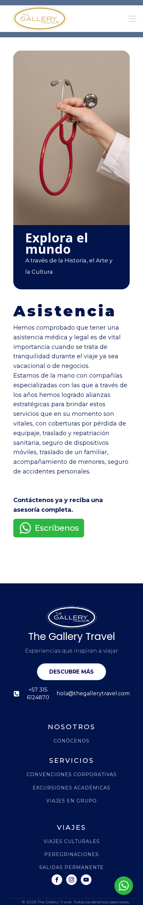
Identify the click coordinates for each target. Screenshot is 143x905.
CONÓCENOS (71, 741)
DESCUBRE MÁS (71, 672)
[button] (48, 528)
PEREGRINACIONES (71, 854)
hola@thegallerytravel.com (93, 693)
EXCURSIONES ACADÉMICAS (71, 787)
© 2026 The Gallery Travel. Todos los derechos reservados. (76, 901)
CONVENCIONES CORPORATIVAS (72, 774)
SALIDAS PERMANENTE (71, 867)
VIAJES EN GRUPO (71, 800)
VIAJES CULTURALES (72, 841)
